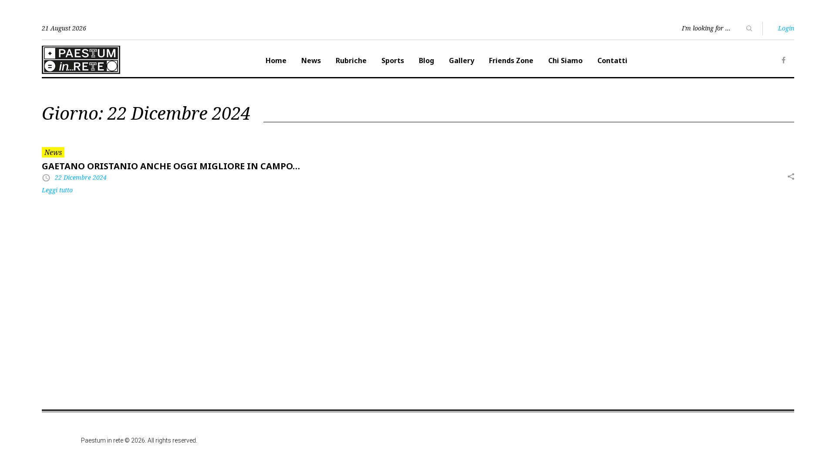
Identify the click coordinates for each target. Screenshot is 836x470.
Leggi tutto (57, 190)
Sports (392, 60)
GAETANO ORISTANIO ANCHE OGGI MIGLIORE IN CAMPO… (171, 166)
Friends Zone (511, 60)
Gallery (461, 60)
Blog (426, 60)
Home (276, 60)
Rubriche (351, 60)
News (311, 60)
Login (786, 28)
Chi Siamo (565, 60)
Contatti (612, 60)
